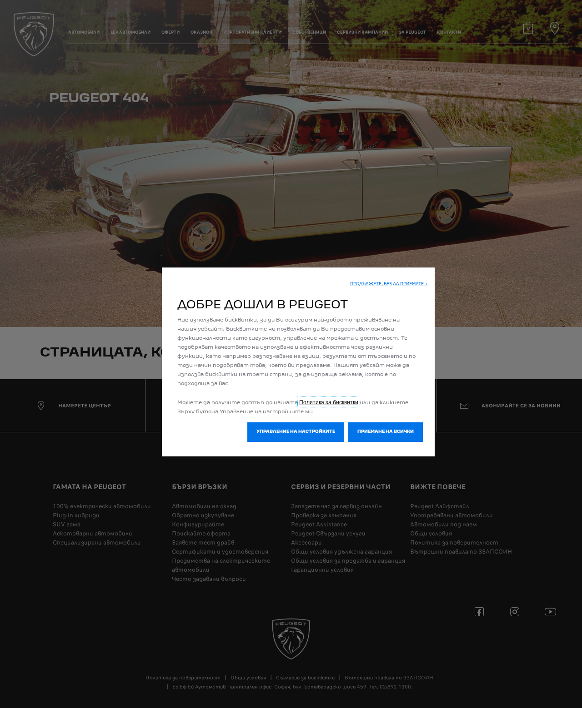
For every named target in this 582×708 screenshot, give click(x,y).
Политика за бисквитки (328, 402)
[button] (388, 284)
